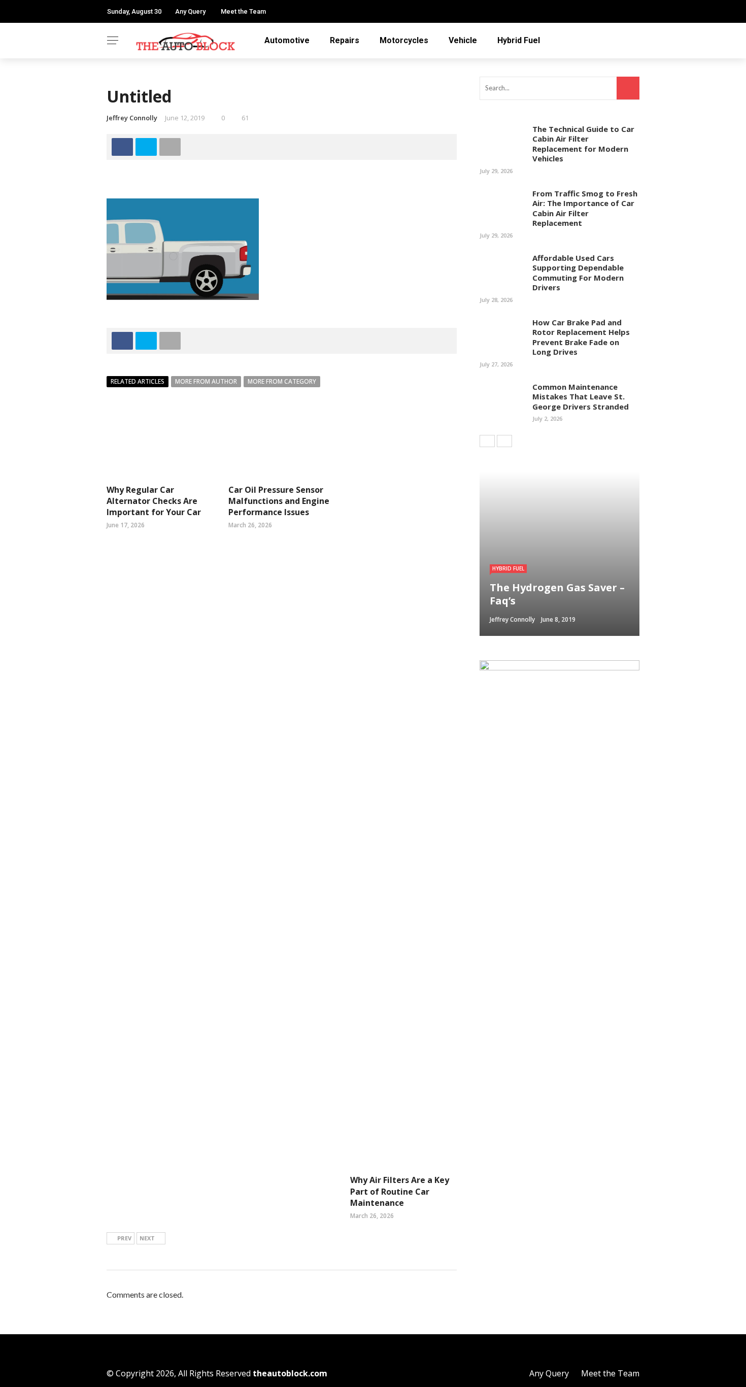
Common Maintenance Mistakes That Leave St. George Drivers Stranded (580, 397)
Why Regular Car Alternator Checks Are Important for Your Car (154, 501)
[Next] (504, 441)
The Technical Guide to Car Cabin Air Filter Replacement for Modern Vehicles (583, 144)
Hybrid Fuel (518, 40)
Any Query (190, 11)
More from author (206, 381)
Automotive (287, 40)
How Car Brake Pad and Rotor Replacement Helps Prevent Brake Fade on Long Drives (581, 337)
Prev (124, 1238)
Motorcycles (404, 40)
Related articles (137, 381)
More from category (282, 381)
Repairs (344, 40)
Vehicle (463, 40)
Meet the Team (243, 11)
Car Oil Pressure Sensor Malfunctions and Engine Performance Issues (278, 501)
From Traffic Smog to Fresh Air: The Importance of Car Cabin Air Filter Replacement (584, 208)
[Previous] (487, 441)
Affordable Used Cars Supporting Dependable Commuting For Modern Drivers (578, 273)
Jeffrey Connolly (132, 117)
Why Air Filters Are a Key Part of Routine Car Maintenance (399, 1191)
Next (147, 1238)
